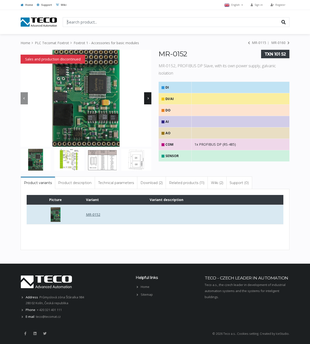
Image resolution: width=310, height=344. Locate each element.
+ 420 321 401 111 (49, 310)
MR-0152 (93, 214)
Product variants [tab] (38, 183)
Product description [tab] (75, 183)
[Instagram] (35, 333)
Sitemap (147, 294)
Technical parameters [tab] (116, 183)
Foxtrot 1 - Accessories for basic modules (106, 43)
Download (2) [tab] (151, 183)
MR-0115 (258, 42)
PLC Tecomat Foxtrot (52, 43)
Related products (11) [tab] (186, 183)
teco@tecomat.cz (48, 316)
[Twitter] (45, 333)
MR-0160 (279, 42)
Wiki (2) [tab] (217, 183)
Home (28, 5)
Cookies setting (247, 334)
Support (46, 5)
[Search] (283, 21)
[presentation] (24, 98)
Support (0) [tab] (239, 183)
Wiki (63, 5)
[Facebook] (25, 333)
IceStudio (282, 334)
